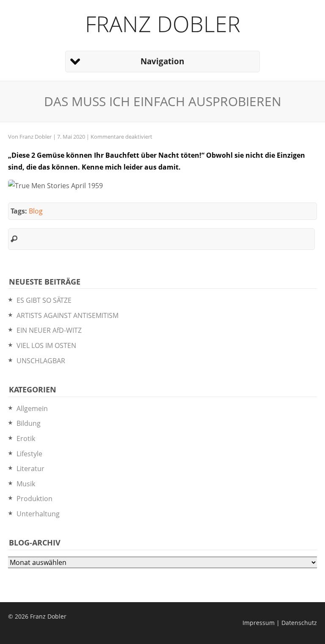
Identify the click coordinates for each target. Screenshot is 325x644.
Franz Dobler (162, 23)
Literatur (30, 468)
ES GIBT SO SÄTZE (44, 300)
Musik (26, 483)
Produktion (34, 498)
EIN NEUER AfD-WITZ (49, 330)
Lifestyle (29, 453)
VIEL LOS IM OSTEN (46, 345)
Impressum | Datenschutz (279, 623)
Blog (36, 211)
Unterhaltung (38, 513)
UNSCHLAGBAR (41, 360)
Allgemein (32, 408)
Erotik (26, 438)
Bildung (29, 423)
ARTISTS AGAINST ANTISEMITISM (67, 315)
